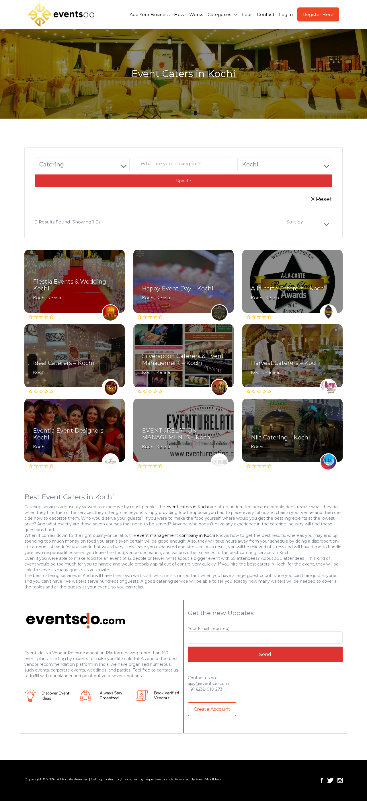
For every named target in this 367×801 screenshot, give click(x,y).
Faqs (247, 14)
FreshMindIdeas (208, 779)
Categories (219, 14)
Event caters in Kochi (187, 506)
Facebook (322, 780)
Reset (324, 199)
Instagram (340, 780)
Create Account (212, 709)
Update (183, 180)
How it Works (188, 14)
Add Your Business (149, 14)
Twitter (330, 780)
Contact (265, 14)
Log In (286, 14)
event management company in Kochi (176, 535)
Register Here (318, 14)
